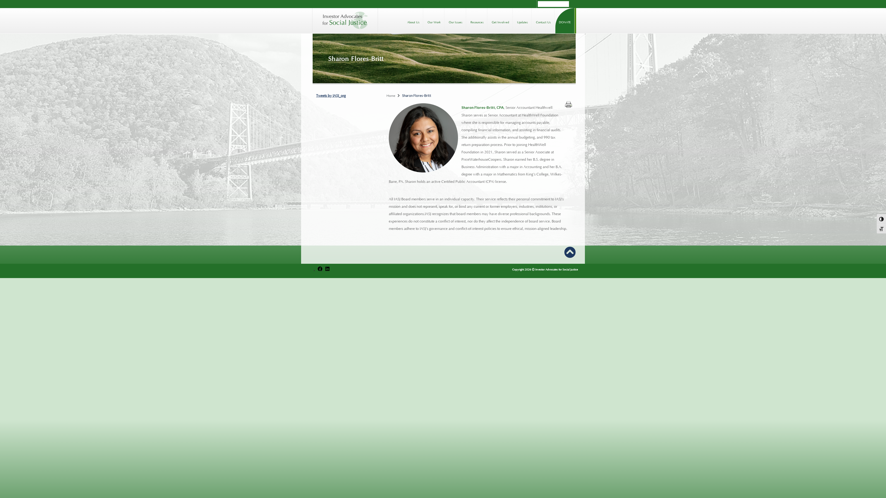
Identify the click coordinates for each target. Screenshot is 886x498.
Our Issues (455, 22)
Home (390, 95)
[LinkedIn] (327, 270)
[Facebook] (320, 270)
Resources (477, 22)
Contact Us (543, 22)
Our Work (434, 22)
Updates (522, 22)
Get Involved (500, 22)
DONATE (565, 22)
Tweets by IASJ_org (331, 95)
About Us (413, 22)
